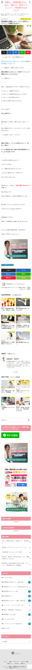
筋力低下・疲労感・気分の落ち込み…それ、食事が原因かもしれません (15, 557)
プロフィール (16, 661)
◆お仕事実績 (7, 596)
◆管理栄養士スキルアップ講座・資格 (13, 600)
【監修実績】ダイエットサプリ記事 (12, 552)
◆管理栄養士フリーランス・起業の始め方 (15, 586)
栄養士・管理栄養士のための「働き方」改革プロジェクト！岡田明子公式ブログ (16, 6)
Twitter (16, 372)
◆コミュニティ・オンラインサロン (12, 605)
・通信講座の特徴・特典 (8, 264)
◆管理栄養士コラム (8, 614)
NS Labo (16, 663)
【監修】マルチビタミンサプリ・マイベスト (14, 547)
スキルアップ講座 (24, 661)
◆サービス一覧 (7, 577)
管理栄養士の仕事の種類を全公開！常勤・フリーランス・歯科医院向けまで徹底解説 (15, 564)
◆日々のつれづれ (8, 619)
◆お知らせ (6, 628)
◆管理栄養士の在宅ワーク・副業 (12, 582)
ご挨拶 (10, 661)
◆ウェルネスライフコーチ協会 (12, 623)
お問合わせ (22, 663)
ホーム (5, 661)
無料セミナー (10, 663)
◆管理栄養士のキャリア (10, 591)
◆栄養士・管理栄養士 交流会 (12, 610)
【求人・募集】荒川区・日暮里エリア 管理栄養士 (15, 542)
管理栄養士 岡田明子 (13, 359)
